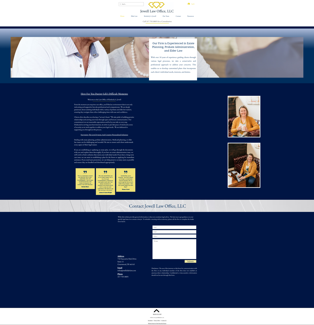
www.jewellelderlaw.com (158, 317)
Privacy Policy (157, 320)
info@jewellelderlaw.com (127, 270)
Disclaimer (150, 320)
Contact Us (163, 320)
